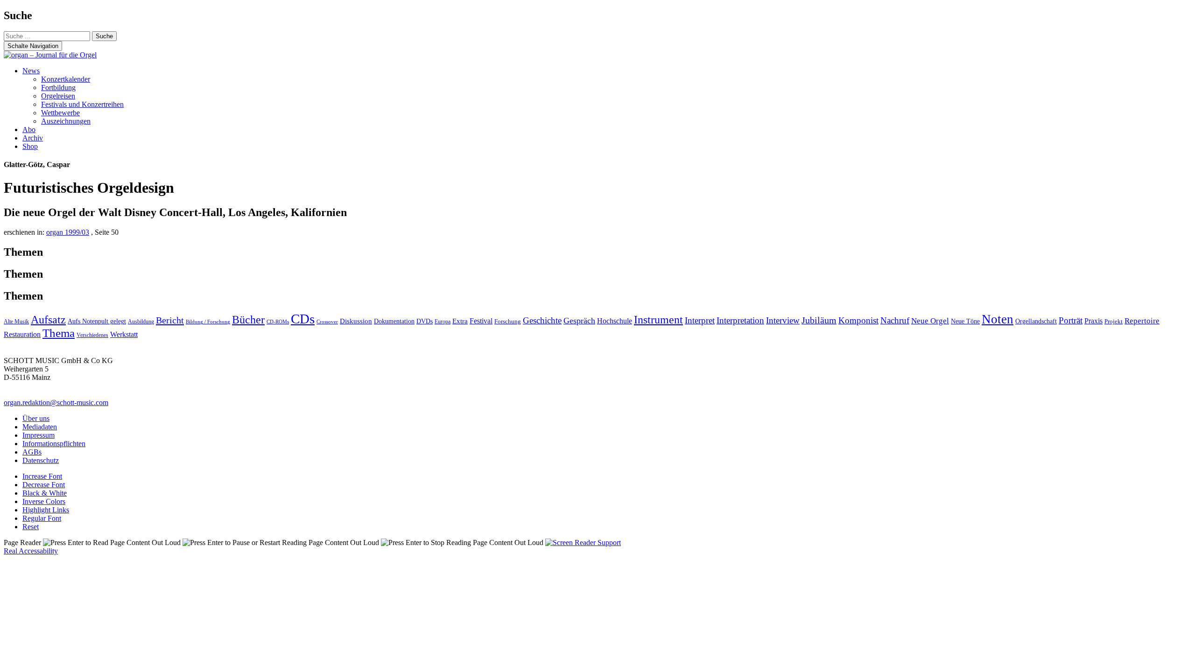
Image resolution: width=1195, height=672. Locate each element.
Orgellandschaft (1036, 321)
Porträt (1071, 320)
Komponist (858, 320)
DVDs (424, 321)
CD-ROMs (278, 321)
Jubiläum (818, 320)
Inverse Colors (43, 501)
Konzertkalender (65, 79)
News (31, 71)
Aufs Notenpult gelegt (97, 321)
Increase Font (42, 476)
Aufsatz (48, 320)
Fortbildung (58, 87)
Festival (481, 320)
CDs (303, 318)
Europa (442, 321)
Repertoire (1142, 320)
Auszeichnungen (66, 121)
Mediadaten (39, 427)
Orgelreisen (58, 96)
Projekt (1113, 321)
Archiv (32, 138)
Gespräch (579, 320)
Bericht (170, 320)
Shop (30, 146)
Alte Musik (16, 321)
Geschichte (542, 320)
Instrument (658, 320)
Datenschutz (40, 460)
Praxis (1093, 321)
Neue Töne (965, 321)
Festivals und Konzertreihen (82, 104)
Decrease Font (43, 485)
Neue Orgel (930, 320)
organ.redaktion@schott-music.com (56, 402)
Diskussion (356, 321)
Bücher (248, 320)
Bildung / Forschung (208, 321)
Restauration (22, 334)
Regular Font (41, 518)
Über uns (35, 418)
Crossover (327, 321)
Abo (28, 129)
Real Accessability (31, 551)
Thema (58, 333)
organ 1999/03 (67, 232)
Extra (460, 321)
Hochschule (614, 321)
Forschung (507, 321)
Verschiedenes (92, 335)
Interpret (700, 320)
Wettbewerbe (60, 113)
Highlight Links (45, 510)
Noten (997, 319)
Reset (30, 527)
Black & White (44, 493)
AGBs (32, 452)
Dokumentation (394, 321)
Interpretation (740, 320)
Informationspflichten (53, 444)
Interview (783, 320)
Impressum (38, 435)
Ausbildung (141, 321)
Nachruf (894, 320)
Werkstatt (124, 334)
